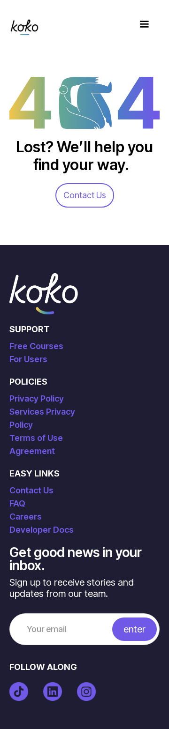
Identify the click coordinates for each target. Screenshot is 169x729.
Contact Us (84, 195)
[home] (24, 24)
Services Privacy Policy (42, 418)
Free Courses (36, 346)
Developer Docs (41, 530)
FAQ (17, 503)
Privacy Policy (36, 398)
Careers (25, 516)
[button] (144, 24)
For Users (28, 359)
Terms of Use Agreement (36, 444)
